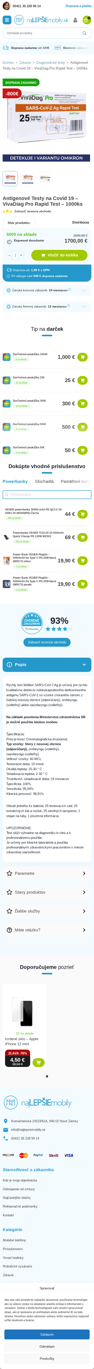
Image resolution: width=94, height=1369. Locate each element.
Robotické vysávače (17, 1266)
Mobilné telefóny (14, 1240)
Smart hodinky (13, 1258)
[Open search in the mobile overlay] (47, 33)
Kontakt (8, 1215)
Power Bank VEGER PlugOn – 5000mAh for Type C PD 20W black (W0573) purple (34, 581)
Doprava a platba (78, 6)
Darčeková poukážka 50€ (29, 447)
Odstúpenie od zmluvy (19, 1189)
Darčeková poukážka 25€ (29, 377)
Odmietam (47, 1346)
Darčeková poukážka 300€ (29, 400)
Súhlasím (47, 1334)
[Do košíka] (82, 357)
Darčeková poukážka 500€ (29, 424)
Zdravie (25, 62)
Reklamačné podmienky (20, 1206)
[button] (7, 20)
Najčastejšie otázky (17, 1197)
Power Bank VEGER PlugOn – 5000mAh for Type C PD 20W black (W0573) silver (34, 558)
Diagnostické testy (51, 62)
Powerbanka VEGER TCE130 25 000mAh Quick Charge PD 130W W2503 (38, 534)
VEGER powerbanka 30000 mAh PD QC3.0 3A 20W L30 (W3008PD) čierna (33, 511)
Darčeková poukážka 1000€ (30, 354)
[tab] (47, 1076)
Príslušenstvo (13, 1249)
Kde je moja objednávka (20, 1180)
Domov (8, 62)
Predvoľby (47, 1358)
